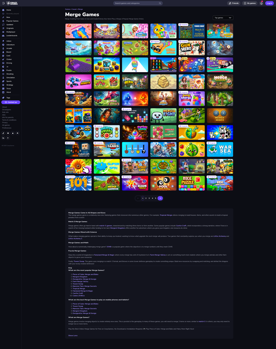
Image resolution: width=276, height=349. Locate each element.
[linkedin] (3, 138)
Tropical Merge (166, 215)
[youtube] (8, 133)
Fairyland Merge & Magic (104, 255)
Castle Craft (78, 293)
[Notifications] (261, 3)
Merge (80, 9)
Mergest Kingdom (117, 228)
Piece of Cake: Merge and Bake (85, 274)
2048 (108, 247)
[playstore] (8, 138)
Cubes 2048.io (79, 295)
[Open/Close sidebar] (3, 3)
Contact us (12, 102)
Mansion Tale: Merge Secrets (85, 286)
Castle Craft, (181, 225)
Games (67, 9)
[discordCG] (17, 133)
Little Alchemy (219, 236)
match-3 (202, 321)
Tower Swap (79, 261)
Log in (269, 3)
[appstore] (13, 133)
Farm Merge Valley (158, 255)
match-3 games (105, 225)
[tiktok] (3, 133)
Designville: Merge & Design (84, 279)
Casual (74, 9)
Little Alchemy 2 (75, 238)
